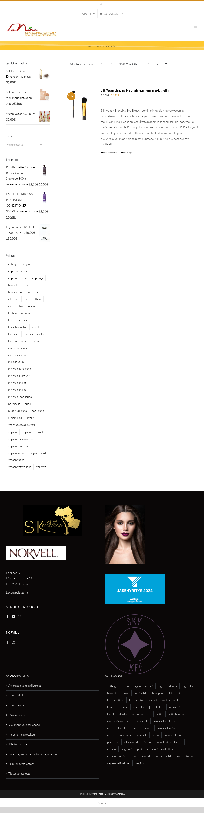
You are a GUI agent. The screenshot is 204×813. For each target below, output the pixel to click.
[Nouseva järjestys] (111, 64)
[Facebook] (7, 616)
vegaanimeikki (16, 453)
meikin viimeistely (18, 354)
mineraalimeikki (17, 389)
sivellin (31, 417)
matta (35, 341)
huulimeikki (15, 292)
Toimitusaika (16, 705)
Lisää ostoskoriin (110, 152)
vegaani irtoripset (32, 432)
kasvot (32, 306)
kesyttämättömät (18, 320)
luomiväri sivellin (34, 334)
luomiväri (13, 334)
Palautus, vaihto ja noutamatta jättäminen (34, 754)
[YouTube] (13, 616)
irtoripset (13, 299)
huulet (26, 285)
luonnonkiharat (17, 341)
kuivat (35, 327)
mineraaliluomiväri (19, 375)
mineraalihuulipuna (19, 368)
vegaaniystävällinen (19, 466)
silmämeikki (15, 417)
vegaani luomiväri (18, 446)
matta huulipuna (18, 348)
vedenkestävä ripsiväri (21, 424)
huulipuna (33, 292)
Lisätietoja (127, 152)
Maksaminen (16, 715)
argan (26, 264)
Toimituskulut (17, 695)
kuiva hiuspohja (17, 327)
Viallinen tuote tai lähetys (24, 725)
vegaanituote (16, 459)
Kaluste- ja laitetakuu (21, 734)
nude (28, 403)
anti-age (13, 264)
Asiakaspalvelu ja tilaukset (24, 685)
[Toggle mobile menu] (196, 26)
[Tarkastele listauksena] (166, 64)
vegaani (12, 432)
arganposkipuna (17, 278)
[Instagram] (19, 616)
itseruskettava (32, 299)
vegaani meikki (38, 453)
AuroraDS (120, 793)
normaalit (14, 403)
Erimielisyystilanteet (21, 764)
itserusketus (15, 306)
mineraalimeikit (17, 382)
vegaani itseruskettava (21, 439)
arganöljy (37, 278)
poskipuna (38, 410)
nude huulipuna (17, 410)
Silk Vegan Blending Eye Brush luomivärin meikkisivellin (135, 90)
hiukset (12, 285)
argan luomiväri (17, 271)
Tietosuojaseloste (19, 773)
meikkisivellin (16, 361)
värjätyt (41, 466)
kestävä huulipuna (19, 313)
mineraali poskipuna (20, 396)
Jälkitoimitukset (18, 744)
